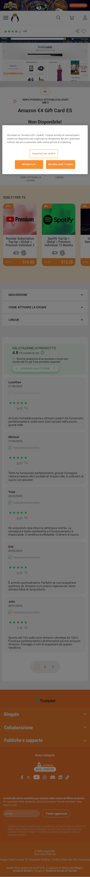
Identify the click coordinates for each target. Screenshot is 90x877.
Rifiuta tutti (29, 164)
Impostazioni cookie (43, 153)
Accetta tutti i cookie (60, 164)
